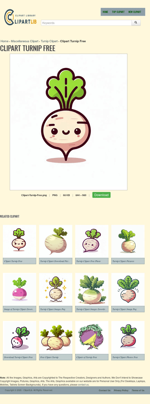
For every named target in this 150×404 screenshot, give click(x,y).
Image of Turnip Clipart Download (20, 309)
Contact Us (104, 390)
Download (101, 195)
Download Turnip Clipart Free (18, 357)
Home (105, 11)
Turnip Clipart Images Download (91, 309)
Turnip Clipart (49, 41)
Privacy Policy (121, 390)
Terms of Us (138, 390)
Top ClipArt (118, 11)
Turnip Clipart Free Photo (88, 261)
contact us (83, 384)
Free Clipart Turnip (49, 357)
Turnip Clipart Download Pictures (56, 261)
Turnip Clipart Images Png (52, 309)
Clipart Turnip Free (13, 261)
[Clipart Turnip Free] (68, 121)
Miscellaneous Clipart (24, 41)
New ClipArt (135, 11)
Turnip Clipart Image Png (124, 309)
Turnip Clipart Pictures (123, 261)
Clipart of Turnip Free (86, 357)
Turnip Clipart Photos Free (125, 357)
